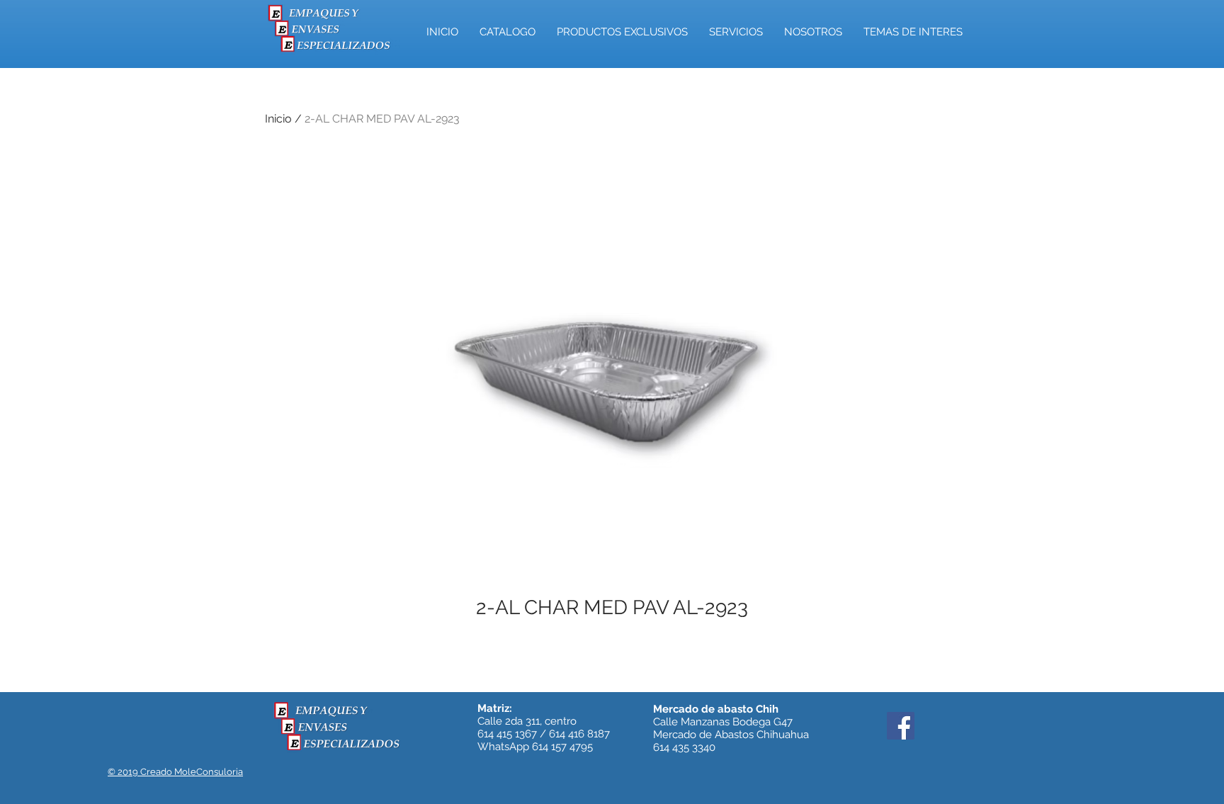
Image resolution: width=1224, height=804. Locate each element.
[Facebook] (900, 726)
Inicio (278, 118)
